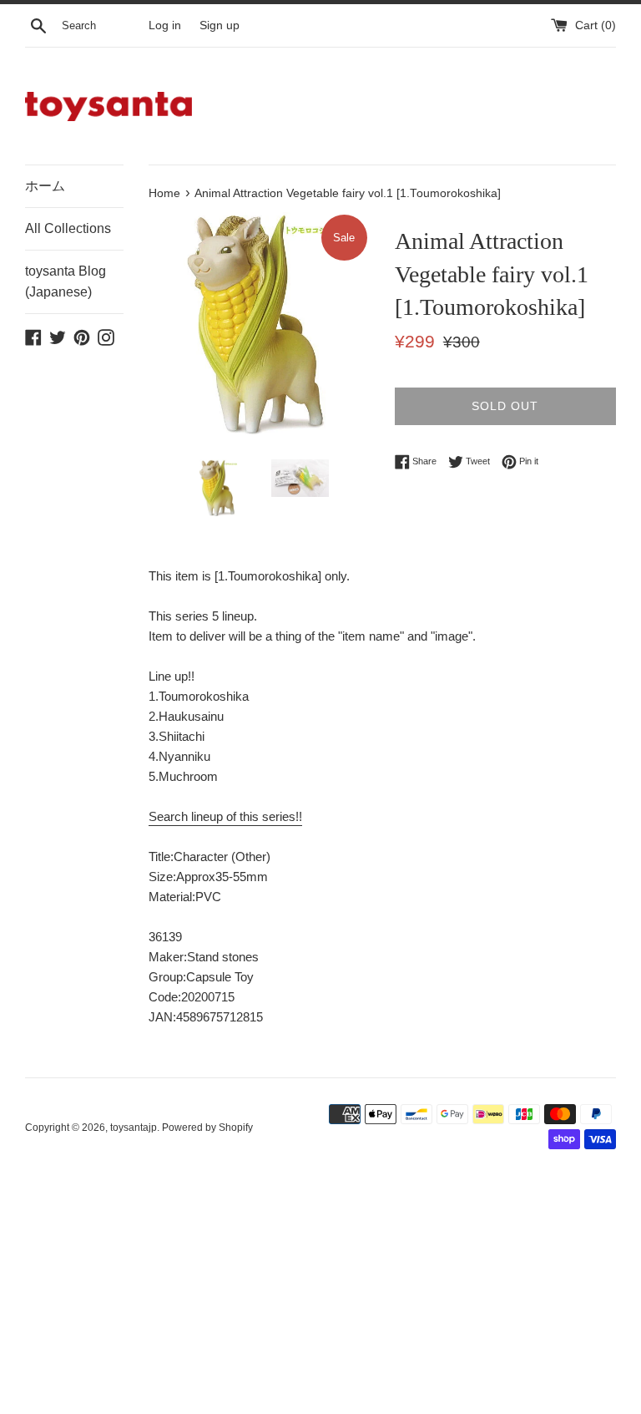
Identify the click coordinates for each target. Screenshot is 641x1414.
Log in (165, 25)
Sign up (219, 25)
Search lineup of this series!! (225, 816)
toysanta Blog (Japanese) (65, 282)
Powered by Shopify (207, 1127)
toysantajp (133, 1127)
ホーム (45, 186)
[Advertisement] (320, 1291)
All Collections (68, 228)
